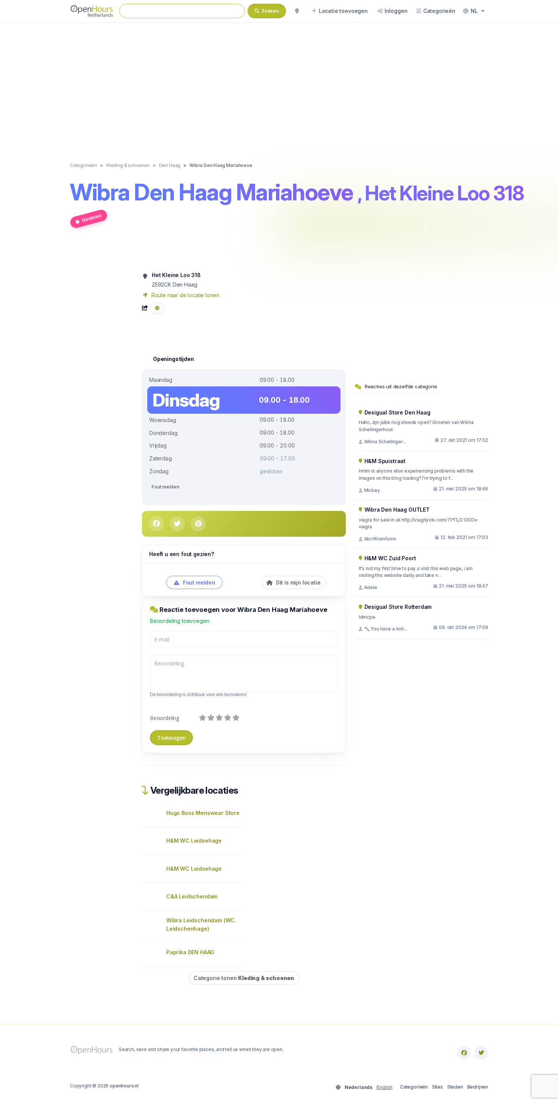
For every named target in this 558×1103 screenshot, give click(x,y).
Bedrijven (477, 1087)
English (384, 1087)
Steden (455, 1087)
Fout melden (165, 487)
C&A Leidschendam (192, 896)
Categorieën (414, 1087)
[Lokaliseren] (297, 11)
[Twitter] (481, 1053)
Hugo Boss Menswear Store (203, 813)
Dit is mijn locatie (297, 582)
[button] (473, 11)
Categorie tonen (244, 978)
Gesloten (91, 217)
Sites (437, 1087)
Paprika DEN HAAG (190, 952)
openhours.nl (124, 1086)
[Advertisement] (279, 84)
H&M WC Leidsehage (194, 840)
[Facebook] (464, 1053)
